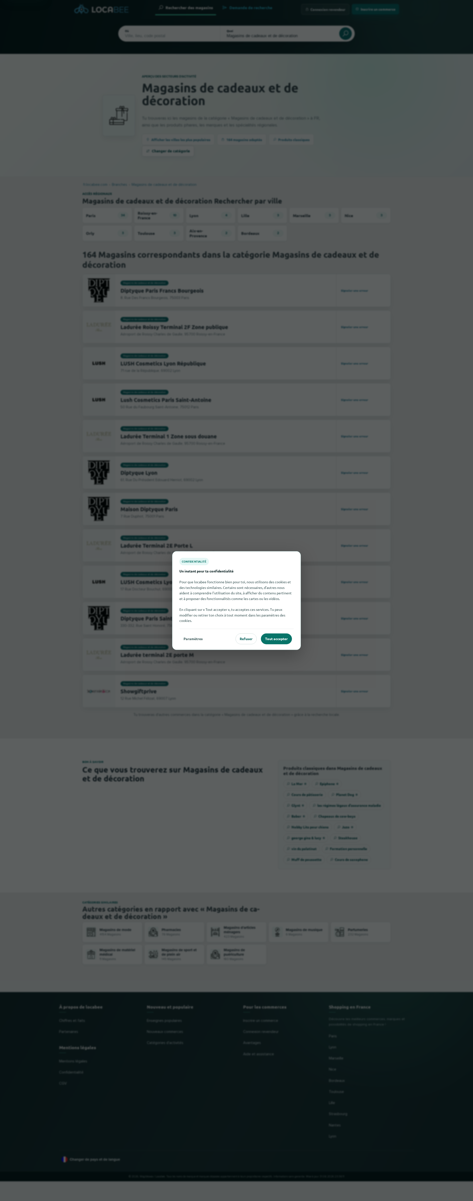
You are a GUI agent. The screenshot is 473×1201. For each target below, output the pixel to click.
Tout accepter (276, 638)
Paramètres (193, 638)
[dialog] (236, 600)
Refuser (246, 638)
